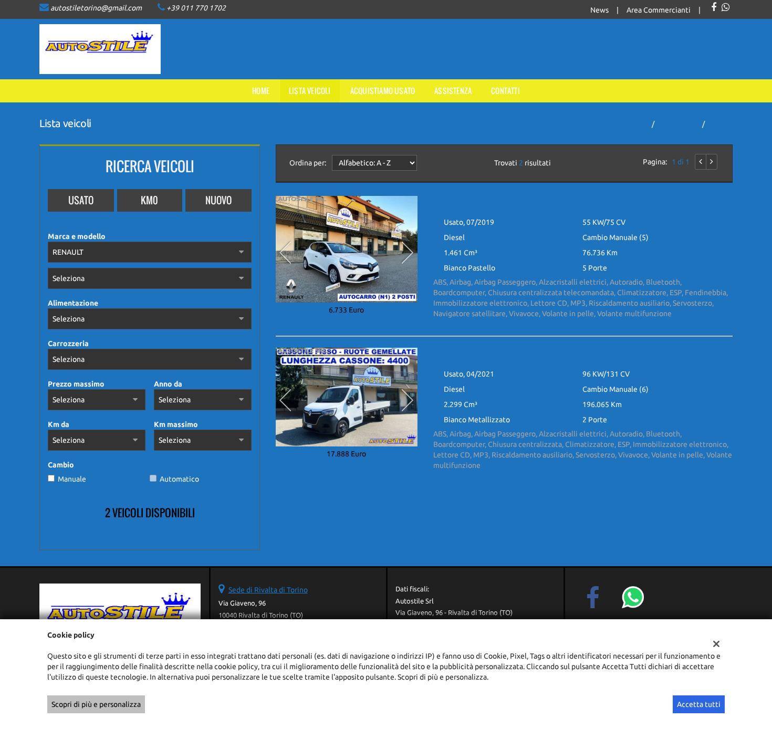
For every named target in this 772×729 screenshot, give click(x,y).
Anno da (168, 384)
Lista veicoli (310, 90)
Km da (58, 424)
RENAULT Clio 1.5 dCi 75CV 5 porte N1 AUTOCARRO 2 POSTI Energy (550, 201)
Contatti (505, 90)
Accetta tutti (699, 704)
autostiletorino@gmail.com (96, 8)
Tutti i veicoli (678, 124)
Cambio (61, 465)
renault (719, 124)
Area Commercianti (659, 10)
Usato (80, 200)
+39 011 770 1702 (196, 8)
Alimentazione (73, 303)
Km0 (149, 200)
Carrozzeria (68, 343)
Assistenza (453, 90)
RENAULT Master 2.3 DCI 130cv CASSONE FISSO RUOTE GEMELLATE (551, 353)
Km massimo (176, 424)
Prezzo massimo (76, 384)
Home (260, 90)
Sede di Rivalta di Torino (268, 590)
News (599, 10)
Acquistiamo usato (382, 90)
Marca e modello (77, 236)
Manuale (72, 479)
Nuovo (218, 200)
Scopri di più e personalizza (96, 704)
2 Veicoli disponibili (150, 512)
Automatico (179, 479)
